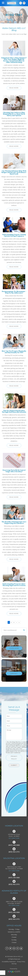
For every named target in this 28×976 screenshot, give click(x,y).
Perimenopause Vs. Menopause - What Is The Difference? (14, 292)
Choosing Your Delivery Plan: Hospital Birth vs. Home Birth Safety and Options (14, 114)
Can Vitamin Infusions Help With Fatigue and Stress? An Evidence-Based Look (14, 172)
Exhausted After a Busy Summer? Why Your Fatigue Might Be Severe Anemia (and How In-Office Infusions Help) (14, 60)
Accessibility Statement (9, 961)
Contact (14, 673)
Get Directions (14, 838)
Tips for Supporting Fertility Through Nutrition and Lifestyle (14, 411)
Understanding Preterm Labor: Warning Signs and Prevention (14, 584)
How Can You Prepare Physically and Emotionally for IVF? (14, 351)
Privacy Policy (14, 758)
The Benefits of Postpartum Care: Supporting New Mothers (14, 522)
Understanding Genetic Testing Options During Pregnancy (14, 235)
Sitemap (14, 963)
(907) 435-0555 (14, 845)
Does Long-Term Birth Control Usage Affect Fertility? (14, 470)
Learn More (14, 648)
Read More (14, 88)
